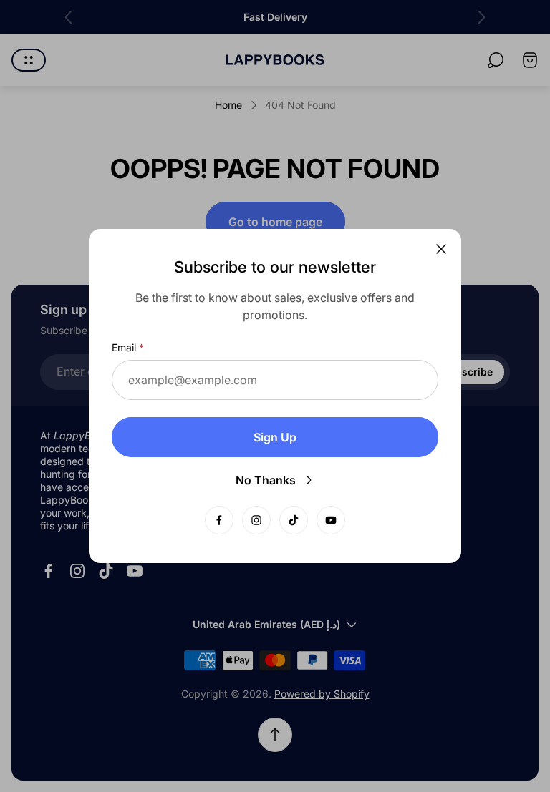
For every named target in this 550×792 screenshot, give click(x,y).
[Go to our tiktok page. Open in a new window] (293, 520)
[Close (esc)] (441, 249)
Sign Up (275, 437)
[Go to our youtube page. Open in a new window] (331, 520)
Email (124, 347)
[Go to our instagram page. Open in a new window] (256, 520)
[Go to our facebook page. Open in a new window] (219, 520)
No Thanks (266, 480)
